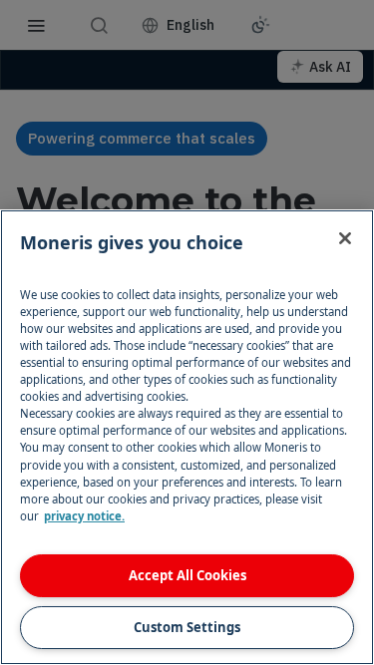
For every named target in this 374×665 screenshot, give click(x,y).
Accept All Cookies (187, 575)
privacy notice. (84, 515)
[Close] (345, 238)
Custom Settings (187, 627)
